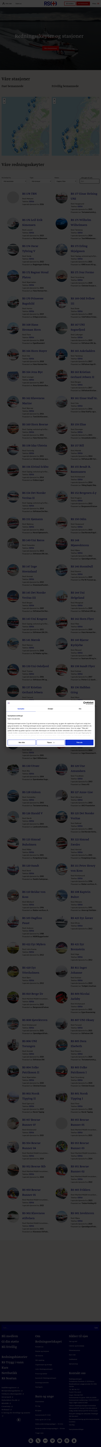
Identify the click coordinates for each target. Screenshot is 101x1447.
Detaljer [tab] (50, 709)
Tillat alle (79, 742)
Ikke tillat (22, 742)
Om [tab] (80, 709)
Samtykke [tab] (21, 709)
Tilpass (49, 742)
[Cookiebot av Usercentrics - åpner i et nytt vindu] (84, 703)
